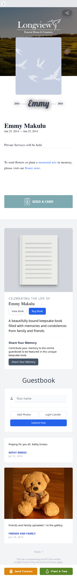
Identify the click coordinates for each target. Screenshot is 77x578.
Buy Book (37, 311)
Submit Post (38, 422)
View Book (18, 311)
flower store (32, 168)
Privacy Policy (28, 562)
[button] (38, 493)
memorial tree (47, 162)
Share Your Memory (23, 362)
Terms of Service (48, 562)
